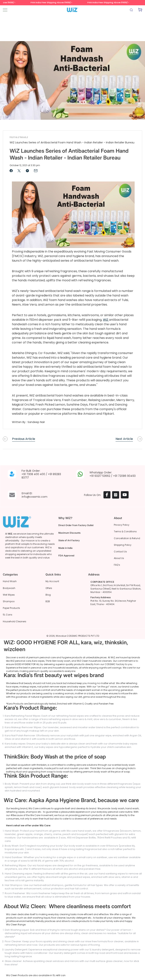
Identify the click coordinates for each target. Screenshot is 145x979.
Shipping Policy (122, 545)
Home (14, 137)
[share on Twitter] (19, 171)
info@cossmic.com (34, 497)
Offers (49, 588)
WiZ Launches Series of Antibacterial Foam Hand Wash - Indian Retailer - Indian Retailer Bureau (72, 142)
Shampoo (9, 601)
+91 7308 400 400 (33, 474)
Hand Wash (10, 581)
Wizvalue (61, 635)
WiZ (105, 319)
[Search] (132, 11)
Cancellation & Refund (127, 538)
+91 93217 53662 (99, 476)
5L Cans (7, 614)
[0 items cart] (140, 11)
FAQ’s (117, 564)
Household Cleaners (14, 621)
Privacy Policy (121, 524)
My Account (52, 581)
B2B (48, 601)
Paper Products (11, 608)
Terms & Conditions (125, 531)
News (23, 137)
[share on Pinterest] (27, 171)
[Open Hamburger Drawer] (5, 10)
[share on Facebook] (11, 171)
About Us (119, 558)
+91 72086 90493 (124, 476)
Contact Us (120, 551)
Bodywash (9, 588)
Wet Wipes (9, 594)
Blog (48, 594)
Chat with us (136, 970)
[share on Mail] (36, 171)
